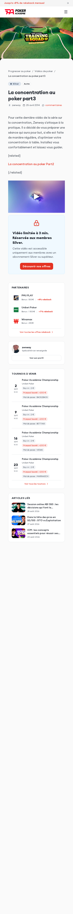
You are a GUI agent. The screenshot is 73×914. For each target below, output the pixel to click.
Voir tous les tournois (34, 483)
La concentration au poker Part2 (31, 164)
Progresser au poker (19, 71)
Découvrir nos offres (36, 266)
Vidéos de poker (44, 71)
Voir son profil (36, 358)
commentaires (53, 105)
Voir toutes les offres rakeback (35, 332)
